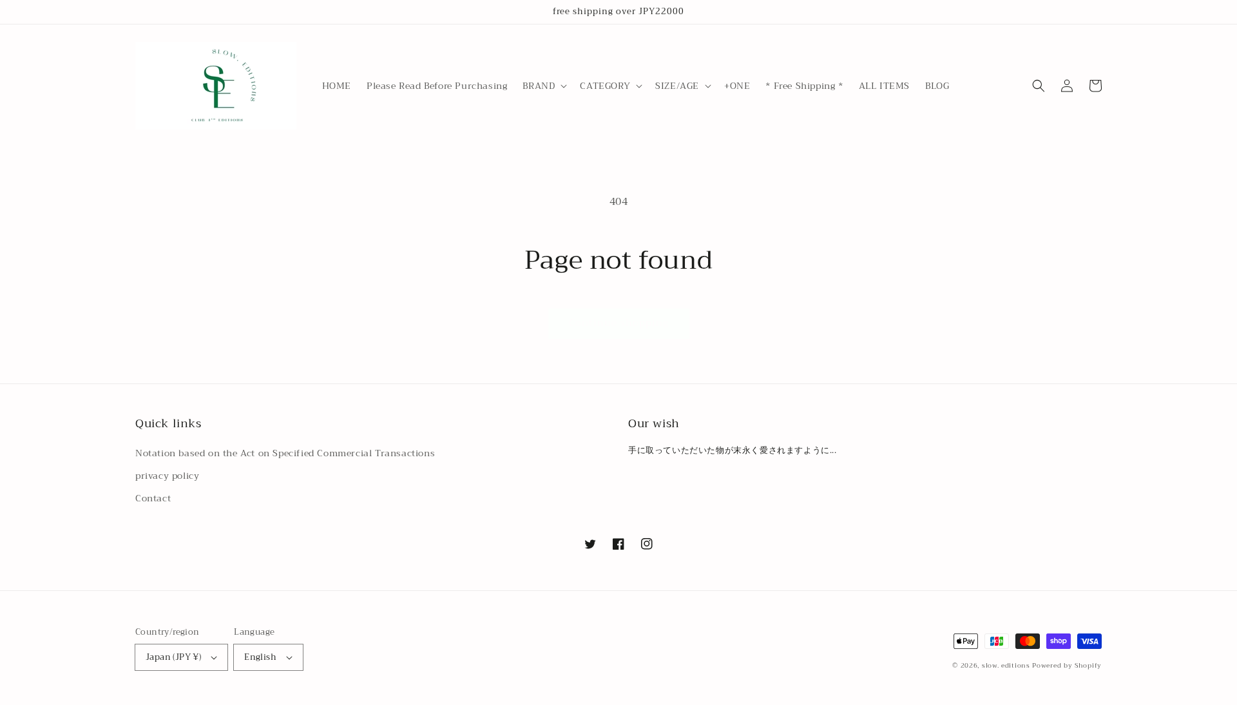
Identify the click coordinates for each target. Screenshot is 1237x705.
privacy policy (167, 475)
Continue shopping (619, 322)
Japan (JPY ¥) (173, 657)
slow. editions (1006, 665)
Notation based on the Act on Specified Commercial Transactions (285, 453)
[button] (543, 85)
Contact (153, 498)
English (260, 657)
